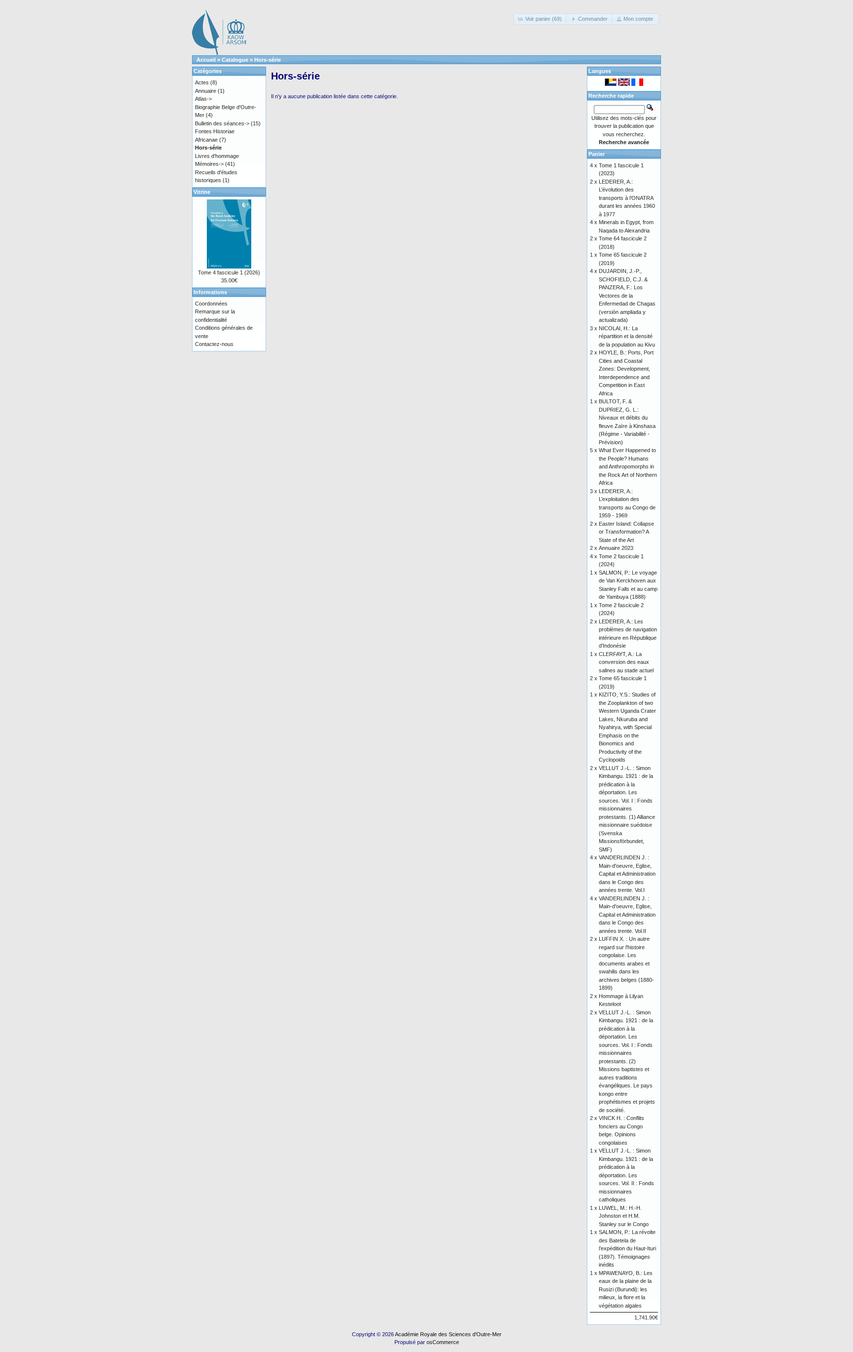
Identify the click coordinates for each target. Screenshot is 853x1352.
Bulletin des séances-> (222, 123)
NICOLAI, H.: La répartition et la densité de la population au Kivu (627, 336)
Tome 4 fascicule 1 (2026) (229, 272)
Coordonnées (211, 304)
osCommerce (442, 1342)
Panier (596, 154)
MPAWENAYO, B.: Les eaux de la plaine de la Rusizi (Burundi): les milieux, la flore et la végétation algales (626, 1289)
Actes (202, 82)
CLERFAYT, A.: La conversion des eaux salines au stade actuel (626, 662)
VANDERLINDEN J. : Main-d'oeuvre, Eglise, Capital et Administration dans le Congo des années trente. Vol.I (627, 873)
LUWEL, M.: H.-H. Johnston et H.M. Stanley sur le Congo (624, 1216)
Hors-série (267, 60)
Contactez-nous (214, 344)
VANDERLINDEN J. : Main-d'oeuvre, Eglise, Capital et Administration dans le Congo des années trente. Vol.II (627, 914)
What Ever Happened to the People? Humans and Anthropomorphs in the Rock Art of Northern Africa (628, 466)
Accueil (206, 60)
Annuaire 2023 (616, 548)
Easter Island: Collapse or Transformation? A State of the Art (626, 532)
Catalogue (235, 60)
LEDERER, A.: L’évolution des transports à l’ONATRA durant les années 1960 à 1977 (627, 198)
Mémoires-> (209, 164)
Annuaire (205, 91)
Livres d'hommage (217, 156)
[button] (540, 19)
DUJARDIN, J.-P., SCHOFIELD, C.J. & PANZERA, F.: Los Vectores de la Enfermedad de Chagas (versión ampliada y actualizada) (627, 295)
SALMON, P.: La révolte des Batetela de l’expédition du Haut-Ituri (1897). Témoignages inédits (627, 1248)
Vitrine (202, 192)
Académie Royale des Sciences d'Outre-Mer (448, 1334)
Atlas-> (203, 99)
